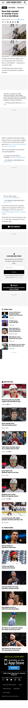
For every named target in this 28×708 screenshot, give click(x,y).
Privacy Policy (18, 277)
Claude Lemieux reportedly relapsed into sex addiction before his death (10, 447)
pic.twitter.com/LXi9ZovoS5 (17, 157)
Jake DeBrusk (12, 7)
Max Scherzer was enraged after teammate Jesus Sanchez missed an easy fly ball (12, 628)
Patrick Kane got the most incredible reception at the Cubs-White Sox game (11, 400)
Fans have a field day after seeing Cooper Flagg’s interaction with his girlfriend (15, 313)
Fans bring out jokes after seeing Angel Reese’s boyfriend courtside (10, 587)
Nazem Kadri (21, 7)
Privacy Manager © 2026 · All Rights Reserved (12, 677)
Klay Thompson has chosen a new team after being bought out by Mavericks (11, 649)
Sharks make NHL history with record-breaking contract (9, 424)
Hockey (4, 7)
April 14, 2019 (8, 161)
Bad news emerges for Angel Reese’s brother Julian (9, 546)
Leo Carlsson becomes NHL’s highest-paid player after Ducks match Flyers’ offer (12, 518)
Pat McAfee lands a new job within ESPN (13, 321)
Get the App (14, 668)
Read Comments (15, 227)
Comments (21, 19)
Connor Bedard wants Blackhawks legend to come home (10, 471)
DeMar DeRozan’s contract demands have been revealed (15, 337)
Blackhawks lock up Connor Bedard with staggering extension (10, 495)
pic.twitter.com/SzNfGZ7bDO (11, 197)
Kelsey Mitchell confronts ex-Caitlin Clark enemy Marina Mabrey (10, 608)
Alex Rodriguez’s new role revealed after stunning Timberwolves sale (17, 345)
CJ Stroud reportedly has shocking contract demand (8, 567)
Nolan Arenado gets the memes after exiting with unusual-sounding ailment (15, 329)
